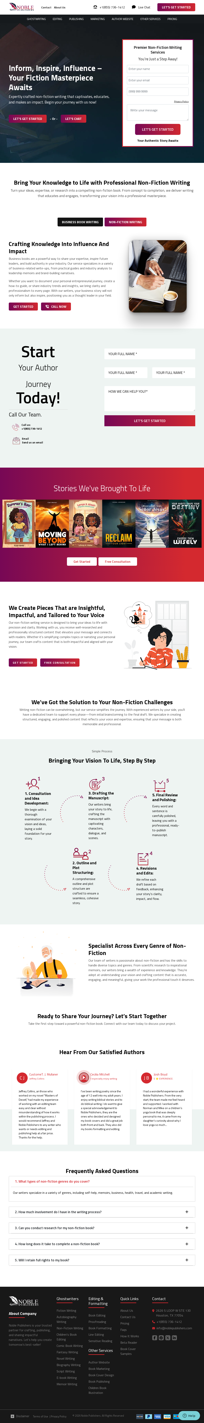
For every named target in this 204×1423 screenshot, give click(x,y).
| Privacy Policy (58, 1416)
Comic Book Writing (70, 1345)
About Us (59, 7)
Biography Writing (69, 1364)
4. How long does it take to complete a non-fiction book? (57, 1244)
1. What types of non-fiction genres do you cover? (52, 1181)
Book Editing (97, 1315)
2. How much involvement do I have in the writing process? (58, 1212)
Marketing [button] (98, 19)
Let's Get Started (176, 7)
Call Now (58, 306)
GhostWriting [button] (36, 19)
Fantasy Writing (67, 1352)
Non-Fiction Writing (70, 1328)
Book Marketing (99, 1368)
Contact (46, 7)
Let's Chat (73, 118)
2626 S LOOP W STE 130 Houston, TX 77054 (173, 1313)
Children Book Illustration (97, 1390)
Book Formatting (100, 1328)
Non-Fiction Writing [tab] (125, 222)
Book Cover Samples (128, 1351)
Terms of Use (40, 1416)
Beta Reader (128, 1342)
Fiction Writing (66, 1310)
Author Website (122, 19)
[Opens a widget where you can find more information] (189, 1416)
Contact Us (127, 1316)
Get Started (23, 306)
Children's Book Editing (67, 1337)
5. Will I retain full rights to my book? (42, 1260)
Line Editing (96, 1334)
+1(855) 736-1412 (112, 7)
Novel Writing (66, 1358)
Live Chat (143, 7)
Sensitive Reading (100, 1340)
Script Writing (66, 1371)
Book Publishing (99, 1381)
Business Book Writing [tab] (80, 222)
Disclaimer (22, 1416)
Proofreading (97, 1321)
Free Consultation (117, 561)
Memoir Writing (67, 1384)
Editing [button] (57, 19)
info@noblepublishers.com (174, 1328)
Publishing (76, 19)
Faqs (123, 1329)
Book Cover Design (101, 1375)
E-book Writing (67, 1377)
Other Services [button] (150, 19)
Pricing (172, 19)
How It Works (129, 1336)
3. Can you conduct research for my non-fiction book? (54, 1228)
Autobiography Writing (66, 1319)
